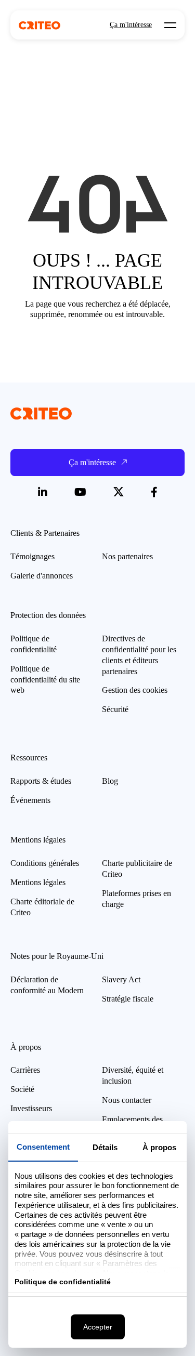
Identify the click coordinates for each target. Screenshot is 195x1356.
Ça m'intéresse (131, 25)
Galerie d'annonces (41, 575)
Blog (110, 780)
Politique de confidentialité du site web (45, 679)
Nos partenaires (127, 556)
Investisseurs (31, 1108)
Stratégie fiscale (127, 998)
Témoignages (32, 556)
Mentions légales (38, 882)
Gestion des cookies (134, 690)
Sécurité (115, 709)
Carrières (25, 1069)
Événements (30, 800)
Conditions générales (44, 863)
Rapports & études (40, 780)
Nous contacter (126, 1100)
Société (22, 1089)
